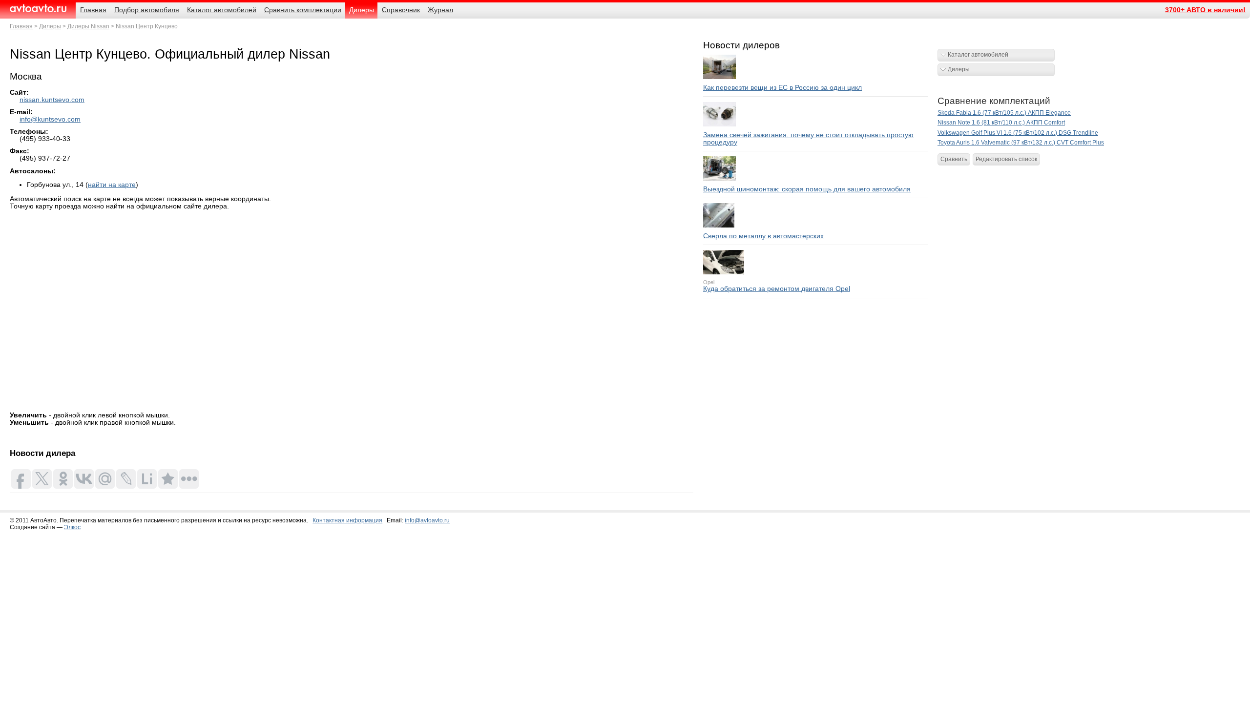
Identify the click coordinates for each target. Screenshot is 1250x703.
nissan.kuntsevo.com (52, 99)
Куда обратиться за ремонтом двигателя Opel (776, 288)
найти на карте (112, 184)
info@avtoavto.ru (427, 520)
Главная (21, 26)
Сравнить (953, 159)
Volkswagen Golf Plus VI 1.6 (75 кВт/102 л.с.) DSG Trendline (1018, 132)
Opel (708, 282)
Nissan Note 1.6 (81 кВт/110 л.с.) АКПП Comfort (1001, 122)
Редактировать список (1006, 159)
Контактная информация (347, 520)
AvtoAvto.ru (38, 8)
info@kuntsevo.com (50, 119)
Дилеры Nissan (88, 26)
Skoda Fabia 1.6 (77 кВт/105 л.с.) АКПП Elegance (1004, 112)
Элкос (72, 527)
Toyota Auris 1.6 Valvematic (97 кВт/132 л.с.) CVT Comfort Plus (1021, 142)
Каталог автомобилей (978, 54)
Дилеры (50, 26)
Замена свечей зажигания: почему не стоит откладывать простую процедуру (808, 138)
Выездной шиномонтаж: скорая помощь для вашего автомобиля (807, 189)
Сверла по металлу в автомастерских (763, 236)
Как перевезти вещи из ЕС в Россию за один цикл (782, 87)
